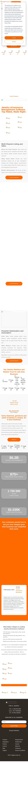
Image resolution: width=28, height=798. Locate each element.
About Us (17, 746)
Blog (4, 748)
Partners (5, 744)
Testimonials (18, 741)
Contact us (18, 748)
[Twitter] (19, 734)
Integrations (6, 741)
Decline (14, 41)
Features (5, 739)
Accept (14, 37)
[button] (14, 539)
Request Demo (19, 739)
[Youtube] (16, 734)
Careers (5, 746)
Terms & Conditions (20, 750)
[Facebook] (12, 734)
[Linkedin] (9, 734)
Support (5, 750)
